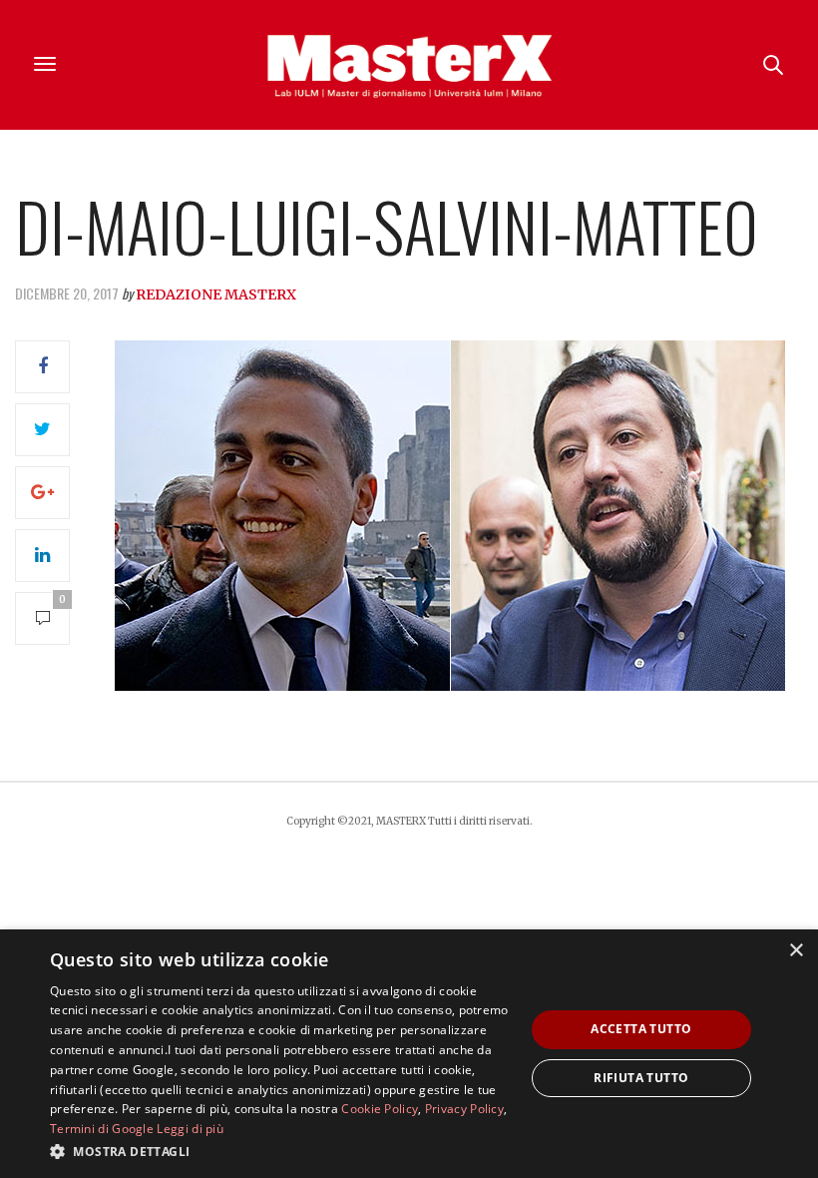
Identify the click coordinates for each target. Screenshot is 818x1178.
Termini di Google (102, 1128)
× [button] (795, 950)
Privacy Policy (464, 1108)
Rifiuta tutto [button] (641, 1077)
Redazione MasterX (216, 294)
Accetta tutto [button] (641, 1028)
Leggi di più (190, 1128)
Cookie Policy (379, 1108)
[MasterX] (409, 65)
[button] (280, 1151)
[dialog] (409, 1053)
